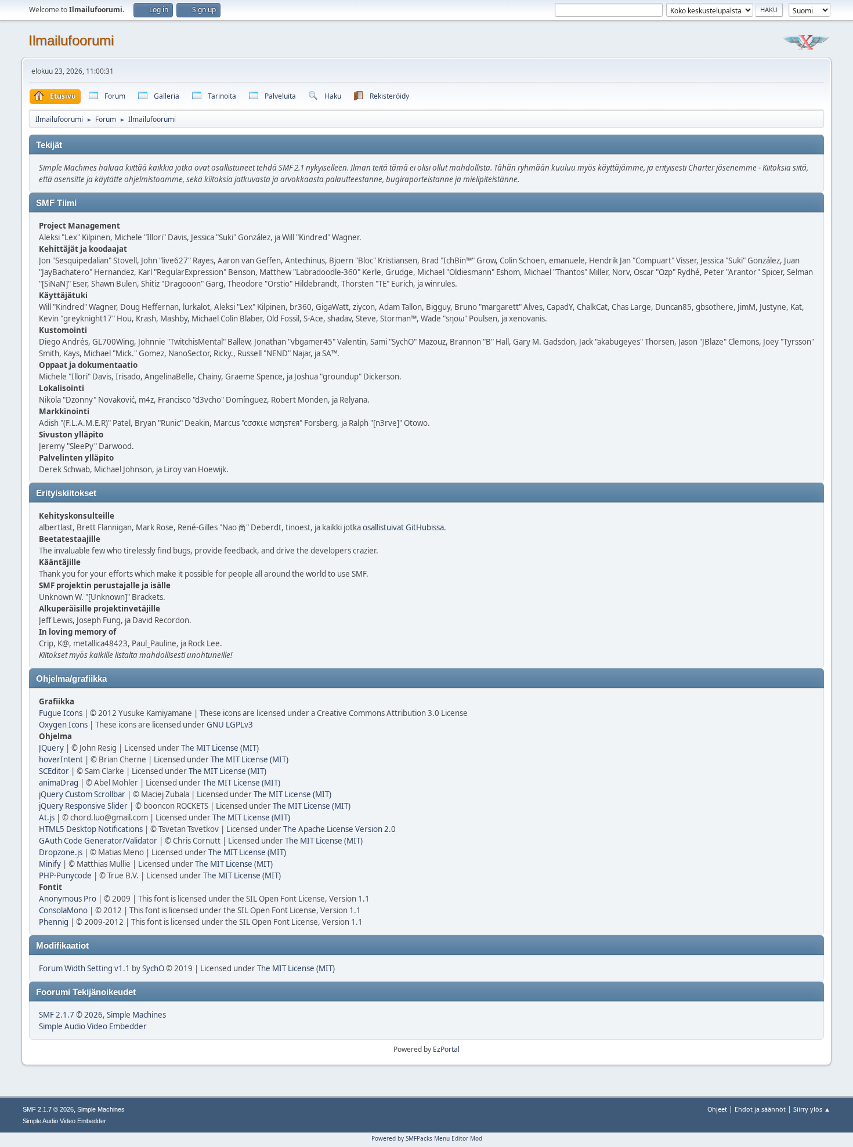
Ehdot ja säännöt (760, 1109)
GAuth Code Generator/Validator (98, 840)
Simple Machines (136, 1014)
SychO (153, 968)
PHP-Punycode (65, 875)
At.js (47, 817)
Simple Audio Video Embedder (93, 1026)
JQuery (51, 748)
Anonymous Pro (67, 898)
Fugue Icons (60, 713)
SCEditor (54, 771)
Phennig (53, 922)
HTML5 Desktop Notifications (91, 829)
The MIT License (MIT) (220, 748)
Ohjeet (717, 1109)
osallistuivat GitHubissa (403, 527)
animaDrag (58, 782)
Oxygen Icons (63, 724)
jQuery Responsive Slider (83, 806)
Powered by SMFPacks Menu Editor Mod (426, 1138)
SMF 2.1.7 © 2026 (71, 1014)
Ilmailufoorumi (71, 40)
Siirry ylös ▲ (811, 1109)
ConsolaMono (63, 910)
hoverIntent (61, 759)
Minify (50, 864)
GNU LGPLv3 (230, 724)
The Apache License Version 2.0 (339, 829)
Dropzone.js (60, 852)
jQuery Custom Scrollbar (82, 794)
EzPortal (446, 1049)
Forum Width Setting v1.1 (84, 968)
